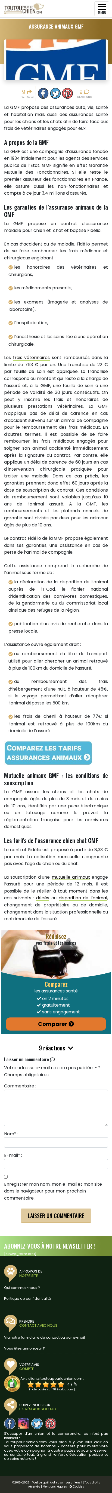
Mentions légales (55, 1487)
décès (42, 898)
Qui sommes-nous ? (22, 1287)
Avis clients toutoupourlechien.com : (52, 1378)
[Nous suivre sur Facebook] (9, 1423)
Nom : (11, 1134)
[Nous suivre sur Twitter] (37, 1423)
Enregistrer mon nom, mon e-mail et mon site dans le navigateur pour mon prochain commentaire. (53, 1191)
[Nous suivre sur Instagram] (23, 1423)
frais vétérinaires (31, 357)
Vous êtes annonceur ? (24, 1348)
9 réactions (53, 1048)
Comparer (52, 1024)
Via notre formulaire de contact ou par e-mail (44, 1337)
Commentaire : (20, 1086)
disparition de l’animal (83, 898)
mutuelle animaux (71, 877)
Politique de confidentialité (27, 1298)
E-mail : (13, 1155)
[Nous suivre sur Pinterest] (50, 1423)
